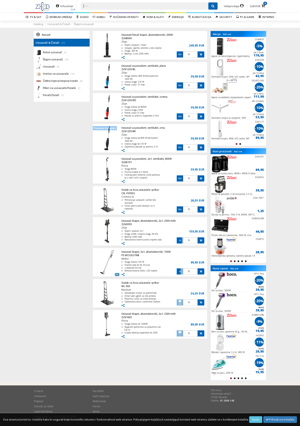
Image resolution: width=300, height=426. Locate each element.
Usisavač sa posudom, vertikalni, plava (143, 65)
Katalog (38, 24)
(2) (79, 88)
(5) (65, 52)
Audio (84, 17)
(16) (72, 73)
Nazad (46, 35)
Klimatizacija (201, 17)
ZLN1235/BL (128, 69)
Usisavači (51, 66)
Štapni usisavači (84, 24)
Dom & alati (154, 17)
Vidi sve (227, 34)
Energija (177, 17)
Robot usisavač (54, 52)
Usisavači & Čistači (58, 24)
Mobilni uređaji (60, 17)
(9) (58, 66)
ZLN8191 (126, 162)
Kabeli (100, 17)
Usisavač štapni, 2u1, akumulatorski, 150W (146, 251)
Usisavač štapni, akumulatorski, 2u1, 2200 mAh (148, 313)
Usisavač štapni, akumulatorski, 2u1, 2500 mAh (148, 220)
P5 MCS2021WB (130, 255)
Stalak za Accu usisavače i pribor (140, 189)
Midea (125, 258)
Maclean (126, 289)
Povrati (96, 406)
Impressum (40, 396)
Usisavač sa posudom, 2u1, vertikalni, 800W (146, 158)
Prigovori (38, 401)
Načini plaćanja (101, 396)
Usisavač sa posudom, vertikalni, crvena (144, 96)
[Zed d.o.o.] (42, 6)
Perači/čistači (53, 95)
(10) (67, 59)
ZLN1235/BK (128, 131)
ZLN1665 (126, 317)
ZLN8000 (126, 38)
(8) (81, 81)
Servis (96, 411)
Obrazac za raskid (43, 406)
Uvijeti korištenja (43, 411)
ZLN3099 (126, 224)
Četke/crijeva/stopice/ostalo (62, 81)
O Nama (38, 391)
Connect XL (127, 196)
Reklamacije (99, 401)
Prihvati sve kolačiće (281, 419)
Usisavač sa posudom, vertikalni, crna (143, 127)
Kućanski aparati (125, 17)
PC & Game (246, 17)
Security (225, 17)
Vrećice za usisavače (58, 73)
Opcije (256, 419)
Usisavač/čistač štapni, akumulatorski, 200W (147, 35)
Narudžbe (98, 391)
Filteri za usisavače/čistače (61, 88)
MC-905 (125, 286)
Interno (267, 17)
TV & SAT (35, 17)
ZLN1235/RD (128, 100)
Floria (124, 165)
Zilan (124, 41)
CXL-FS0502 (128, 193)
